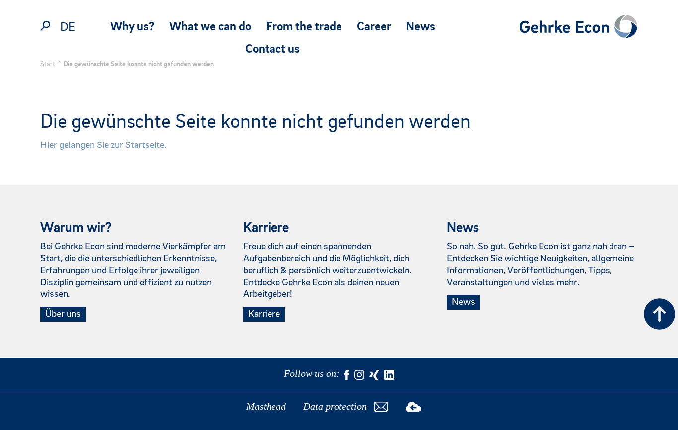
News (420, 27)
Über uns (63, 314)
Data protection (335, 406)
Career (374, 27)
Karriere (264, 314)
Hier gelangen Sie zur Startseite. (103, 145)
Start (47, 64)
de (67, 27)
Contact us (272, 49)
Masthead (266, 406)
